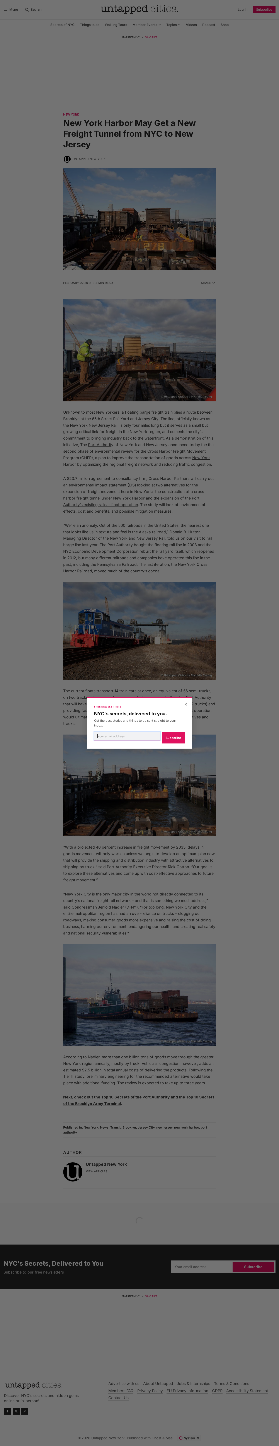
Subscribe (173, 738)
